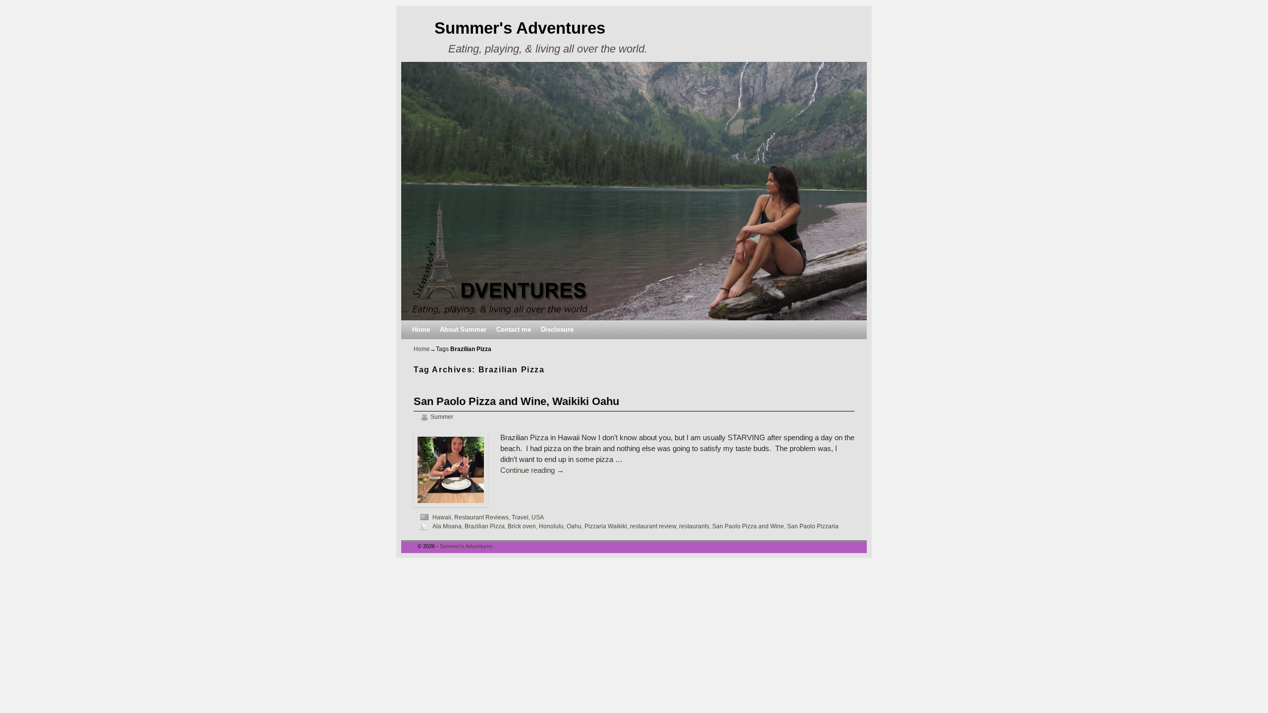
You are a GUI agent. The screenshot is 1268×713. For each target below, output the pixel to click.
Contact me (513, 329)
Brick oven (522, 526)
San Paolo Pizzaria (813, 526)
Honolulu (551, 526)
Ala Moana (447, 526)
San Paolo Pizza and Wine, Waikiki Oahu (516, 401)
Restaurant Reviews (481, 517)
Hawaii (441, 517)
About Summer (463, 329)
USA (537, 517)
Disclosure (557, 329)
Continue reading (532, 470)
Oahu (574, 526)
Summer (441, 416)
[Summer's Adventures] (634, 191)
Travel (520, 517)
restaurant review (653, 526)
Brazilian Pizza (485, 526)
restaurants (694, 526)
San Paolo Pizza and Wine (748, 526)
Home (421, 329)
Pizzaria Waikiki (605, 526)
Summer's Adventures (519, 28)
